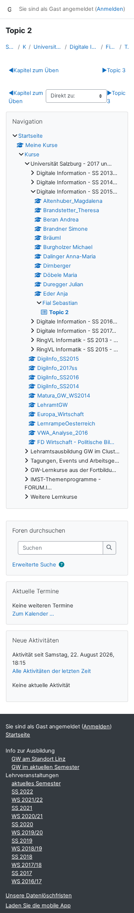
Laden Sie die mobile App (38, 905)
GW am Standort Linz (39, 759)
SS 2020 (22, 824)
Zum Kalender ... (33, 613)
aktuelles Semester (36, 783)
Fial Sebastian (111, 47)
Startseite (10, 47)
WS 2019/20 (27, 832)
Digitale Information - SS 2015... (84, 47)
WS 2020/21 (27, 816)
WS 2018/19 (27, 848)
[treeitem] (67, 316)
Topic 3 (113, 70)
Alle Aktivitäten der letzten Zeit (51, 671)
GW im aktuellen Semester (45, 767)
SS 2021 (22, 808)
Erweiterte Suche (34, 564)
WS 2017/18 (27, 865)
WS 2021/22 (27, 800)
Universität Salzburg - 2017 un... (48, 47)
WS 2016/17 (27, 881)
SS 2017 (22, 873)
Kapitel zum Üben (34, 70)
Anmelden (110, 9)
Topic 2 (126, 47)
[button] (61, 565)
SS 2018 (22, 856)
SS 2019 (22, 840)
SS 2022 (22, 791)
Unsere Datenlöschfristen (39, 895)
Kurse (24, 47)
